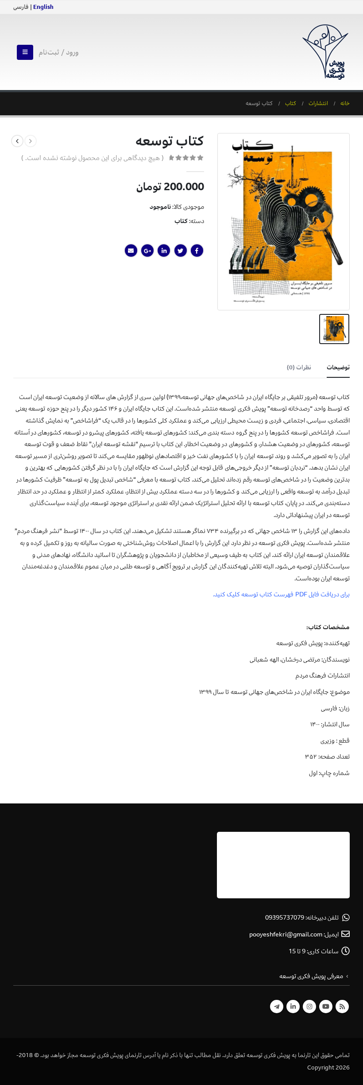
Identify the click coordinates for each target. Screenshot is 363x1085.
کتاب (181, 221)
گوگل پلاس (147, 250)
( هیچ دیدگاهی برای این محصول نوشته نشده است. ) (92, 158)
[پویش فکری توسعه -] (325, 52)
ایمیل (131, 250)
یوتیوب (325, 1006)
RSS (342, 1006)
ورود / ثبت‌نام (59, 52)
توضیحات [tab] (338, 367)
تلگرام (276, 1006)
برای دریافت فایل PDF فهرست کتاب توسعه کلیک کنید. (281, 594)
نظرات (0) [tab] (299, 367)
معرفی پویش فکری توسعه (311, 976)
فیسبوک (197, 250)
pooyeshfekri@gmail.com (285, 934)
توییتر (181, 250)
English (43, 7)
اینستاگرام (309, 1006)
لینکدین (164, 250)
